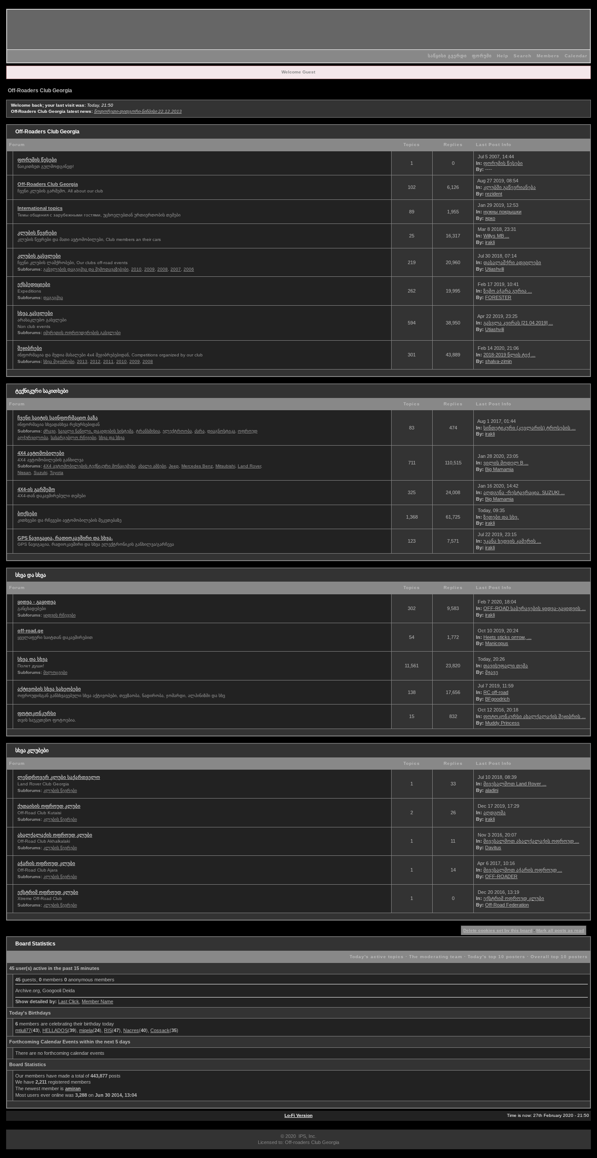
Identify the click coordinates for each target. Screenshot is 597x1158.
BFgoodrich (497, 698)
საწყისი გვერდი (447, 55)
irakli (490, 242)
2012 (95, 361)
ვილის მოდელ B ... (505, 462)
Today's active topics (377, 956)
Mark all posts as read (560, 930)
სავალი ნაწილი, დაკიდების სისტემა (95, 431)
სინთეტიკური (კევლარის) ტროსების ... (529, 427)
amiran (73, 1088)
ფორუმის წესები (37, 159)
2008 (162, 269)
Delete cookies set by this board (497, 930)
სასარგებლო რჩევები (73, 437)
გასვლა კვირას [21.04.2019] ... (518, 322)
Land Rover (249, 466)
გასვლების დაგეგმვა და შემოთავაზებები (85, 269)
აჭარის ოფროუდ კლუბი (46, 863)
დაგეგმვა (53, 297)
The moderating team (435, 956)
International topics (39, 208)
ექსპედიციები (33, 284)
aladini (491, 790)
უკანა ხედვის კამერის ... (512, 541)
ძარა (199, 431)
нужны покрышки (502, 211)
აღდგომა (494, 812)
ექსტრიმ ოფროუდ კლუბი (47, 892)
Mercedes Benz (197, 466)
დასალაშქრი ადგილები (512, 262)
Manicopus (496, 643)
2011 (108, 361)
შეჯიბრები (29, 348)
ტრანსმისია (148, 431)
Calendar (576, 55)
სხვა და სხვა (112, 437)
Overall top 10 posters (559, 956)
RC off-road (495, 692)
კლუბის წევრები (37, 232)
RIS (108, 1030)
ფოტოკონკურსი (36, 713)
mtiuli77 (23, 1030)
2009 (149, 269)
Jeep (174, 466)
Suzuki (40, 472)
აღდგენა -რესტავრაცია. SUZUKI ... (524, 492)
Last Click (68, 1001)
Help (502, 55)
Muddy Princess (502, 722)
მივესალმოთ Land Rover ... (514, 783)
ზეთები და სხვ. (501, 517)
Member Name (97, 1001)
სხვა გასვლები (35, 313)
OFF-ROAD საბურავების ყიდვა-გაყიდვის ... (534, 608)
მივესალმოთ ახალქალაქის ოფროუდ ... (531, 841)
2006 (189, 269)
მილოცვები (55, 672)
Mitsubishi (225, 466)
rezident (493, 193)
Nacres (131, 1030)
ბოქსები (27, 513)
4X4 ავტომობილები (40, 453)
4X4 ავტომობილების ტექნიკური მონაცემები (89, 466)
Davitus (493, 847)
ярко (490, 218)
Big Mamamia (499, 469)
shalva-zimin (498, 361)
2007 (175, 269)
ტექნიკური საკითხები (41, 391)
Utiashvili (494, 269)
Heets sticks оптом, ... (507, 637)
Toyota (56, 472)
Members (548, 55)
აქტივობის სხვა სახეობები (49, 688)
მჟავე (491, 672)
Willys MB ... (496, 235)
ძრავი (49, 431)
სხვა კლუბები (32, 750)
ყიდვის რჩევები (59, 615)
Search (522, 55)
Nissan (24, 472)
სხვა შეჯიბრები (58, 361)
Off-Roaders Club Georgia (40, 90)
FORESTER (498, 297)
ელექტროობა (177, 431)
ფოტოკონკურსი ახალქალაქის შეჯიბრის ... (534, 716)
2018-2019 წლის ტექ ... (509, 354)
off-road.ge (30, 630)
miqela (86, 1030)
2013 (82, 361)
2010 (136, 269)
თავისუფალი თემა (505, 665)
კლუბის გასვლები (39, 255)
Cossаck (160, 1030)
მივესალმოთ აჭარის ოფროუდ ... (522, 869)
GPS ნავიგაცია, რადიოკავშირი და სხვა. (65, 538)
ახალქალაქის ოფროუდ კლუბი (54, 834)
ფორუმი (482, 55)
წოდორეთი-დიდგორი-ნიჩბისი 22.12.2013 (138, 111)
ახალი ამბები (152, 466)
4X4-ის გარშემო (36, 489)
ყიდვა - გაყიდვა (36, 601)
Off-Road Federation (507, 904)
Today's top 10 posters (496, 956)
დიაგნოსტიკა (221, 431)
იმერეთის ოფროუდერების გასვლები (82, 332)
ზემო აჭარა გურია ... (507, 290)
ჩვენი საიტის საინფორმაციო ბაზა (57, 417)
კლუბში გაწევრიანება (509, 187)
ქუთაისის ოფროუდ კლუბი (48, 806)
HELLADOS (55, 1030)
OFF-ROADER (501, 876)
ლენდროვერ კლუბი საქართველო (58, 777)
